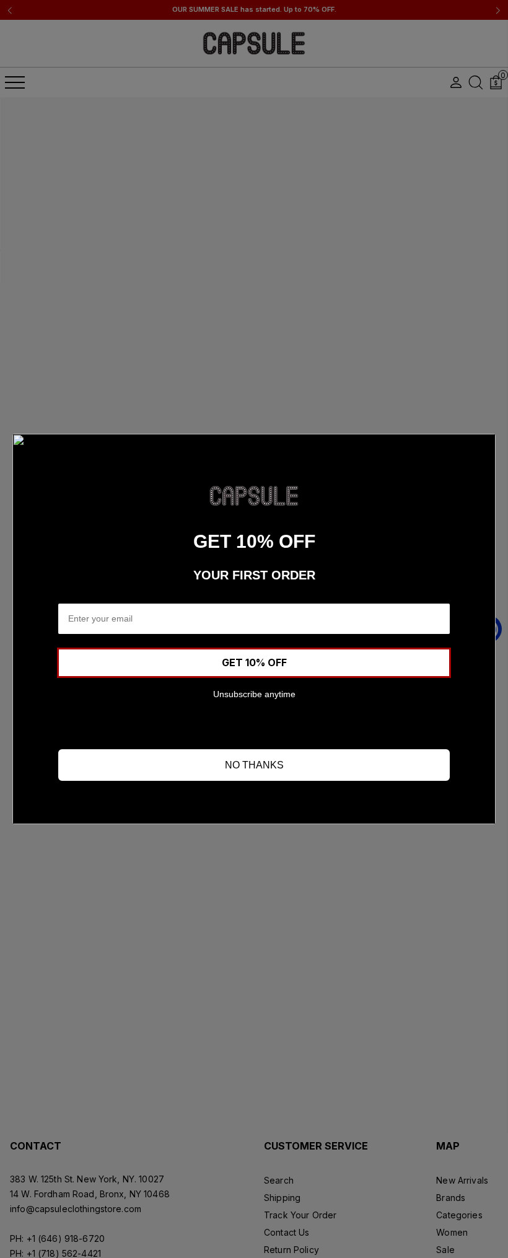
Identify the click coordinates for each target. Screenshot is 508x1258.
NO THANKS (254, 765)
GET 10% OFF (254, 662)
